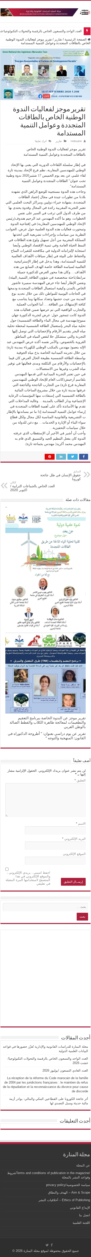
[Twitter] (47, 1245)
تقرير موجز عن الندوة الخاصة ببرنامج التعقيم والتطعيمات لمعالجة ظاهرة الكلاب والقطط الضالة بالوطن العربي (48, 722)
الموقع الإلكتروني (74, 854)
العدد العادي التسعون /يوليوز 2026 (65, 1070)
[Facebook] (51, 1245)
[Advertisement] (45, 978)
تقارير (58, 39)
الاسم (81, 823)
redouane (76, 141)
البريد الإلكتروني (74, 839)
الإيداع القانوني (80, 1207)
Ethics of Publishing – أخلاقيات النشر (64, 1200)
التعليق (80, 780)
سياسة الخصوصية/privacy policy (68, 1185)
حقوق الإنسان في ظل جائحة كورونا (60, 475)
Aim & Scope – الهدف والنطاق (69, 1192)
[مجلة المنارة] (45, 11)
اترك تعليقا (41, 141)
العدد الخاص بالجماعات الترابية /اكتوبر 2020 (32, 486)
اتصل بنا (84, 1215)
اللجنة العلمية (81, 1223)
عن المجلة (83, 1165)
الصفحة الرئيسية (76, 39)
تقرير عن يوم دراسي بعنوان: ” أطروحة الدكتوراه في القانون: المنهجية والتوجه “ (47, 735)
